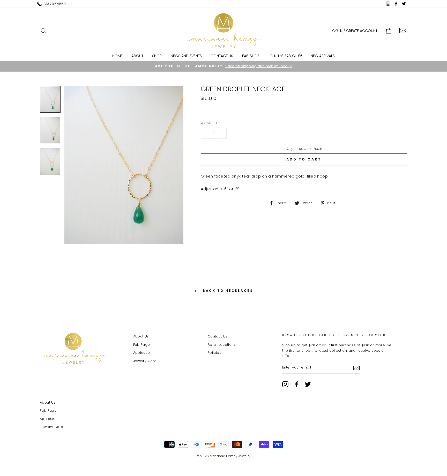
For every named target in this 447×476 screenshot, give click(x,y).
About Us (141, 336)
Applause (141, 352)
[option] (223, 66)
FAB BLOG (251, 55)
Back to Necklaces (227, 290)
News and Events (186, 55)
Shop (157, 55)
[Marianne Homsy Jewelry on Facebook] (297, 384)
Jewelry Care (145, 361)
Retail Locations (222, 344)
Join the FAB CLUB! (285, 55)
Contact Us (222, 55)
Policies (214, 352)
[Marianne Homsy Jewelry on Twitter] (308, 384)
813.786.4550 (54, 4)
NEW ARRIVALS (323, 55)
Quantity (211, 123)
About (137, 55)
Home (117, 55)
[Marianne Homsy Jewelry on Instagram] (285, 384)
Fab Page (141, 344)
